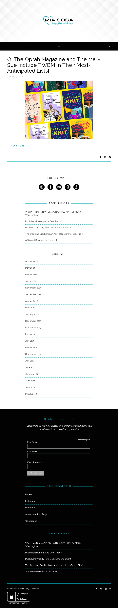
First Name (32, 442)
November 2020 (33, 287)
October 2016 (32, 374)
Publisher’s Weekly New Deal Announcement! (48, 227)
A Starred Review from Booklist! (41, 240)
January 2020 (32, 314)
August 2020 (31, 301)
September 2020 (33, 294)
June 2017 (30, 367)
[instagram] (101, 589)
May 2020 (30, 307)
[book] (106, 589)
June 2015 (30, 387)
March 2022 (31, 274)
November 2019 (33, 327)
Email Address (34, 462)
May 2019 (30, 334)
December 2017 (33, 354)
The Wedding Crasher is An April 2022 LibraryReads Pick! (54, 234)
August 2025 (31, 261)
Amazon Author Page (36, 514)
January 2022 (32, 281)
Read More (18, 146)
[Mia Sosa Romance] (59, 20)
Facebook (30, 494)
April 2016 (30, 380)
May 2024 (30, 268)
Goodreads (31, 521)
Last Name (32, 452)
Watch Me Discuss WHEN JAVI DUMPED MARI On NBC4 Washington (53, 213)
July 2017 (29, 360)
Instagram (30, 501)
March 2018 (31, 347)
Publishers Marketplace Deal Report (43, 221)
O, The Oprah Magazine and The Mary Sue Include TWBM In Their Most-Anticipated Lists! (53, 65)
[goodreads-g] (110, 589)
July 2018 (30, 341)
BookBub (30, 507)
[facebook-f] (97, 589)
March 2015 (31, 394)
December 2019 (33, 321)
